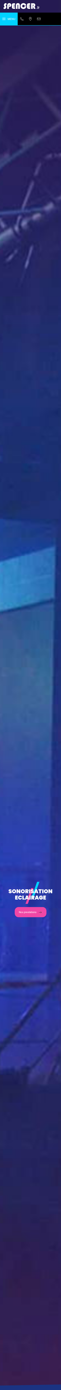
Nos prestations (27, 912)
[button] (9, 19)
